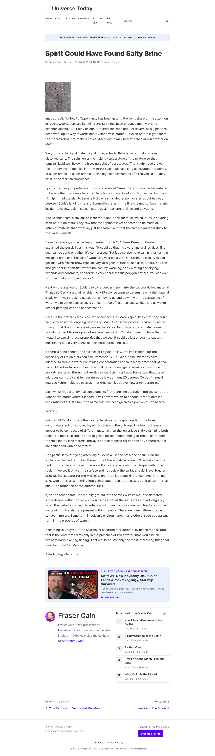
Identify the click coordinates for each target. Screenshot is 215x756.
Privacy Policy (115, 742)
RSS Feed (109, 20)
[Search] (167, 21)
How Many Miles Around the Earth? (143, 622)
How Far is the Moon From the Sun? (144, 660)
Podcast (70, 18)
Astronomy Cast (73, 641)
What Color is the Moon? (140, 674)
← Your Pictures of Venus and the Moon (73, 708)
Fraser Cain (55, 62)
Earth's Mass (133, 647)
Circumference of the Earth (142, 635)
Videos (59, 18)
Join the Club (97, 20)
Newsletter (84, 18)
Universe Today (72, 8)
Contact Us (98, 742)
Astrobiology (111, 62)
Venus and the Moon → (153, 708)
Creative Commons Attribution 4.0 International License (120, 749)
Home (48, 18)
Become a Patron (151, 733)
